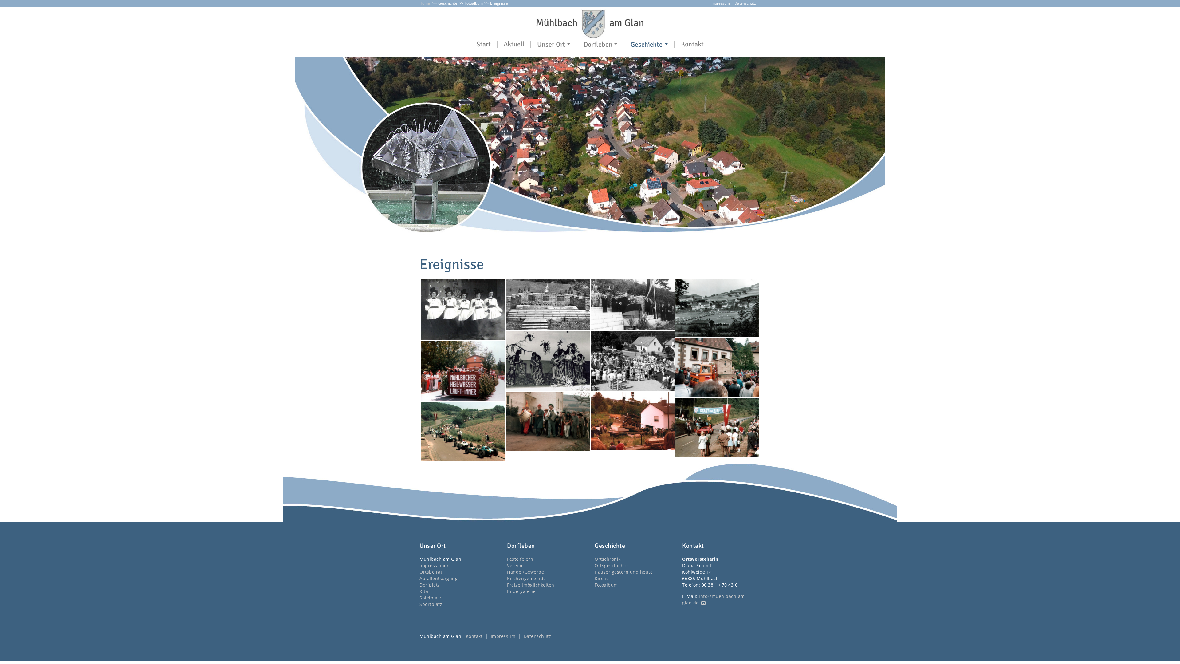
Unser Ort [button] (551, 44)
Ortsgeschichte (611, 565)
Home (424, 3)
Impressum (720, 3)
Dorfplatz (429, 585)
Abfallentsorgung (438, 578)
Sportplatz (430, 604)
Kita (423, 591)
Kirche (602, 578)
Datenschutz (745, 3)
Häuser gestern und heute (624, 572)
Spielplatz (430, 598)
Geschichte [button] (647, 44)
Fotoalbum (474, 3)
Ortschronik (608, 559)
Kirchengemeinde (526, 578)
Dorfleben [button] (598, 44)
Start (483, 44)
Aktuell (514, 44)
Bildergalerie (521, 591)
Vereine (515, 565)
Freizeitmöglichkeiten (530, 585)
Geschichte (447, 3)
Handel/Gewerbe (525, 572)
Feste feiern (520, 559)
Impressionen (434, 565)
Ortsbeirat (430, 572)
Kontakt (692, 44)
